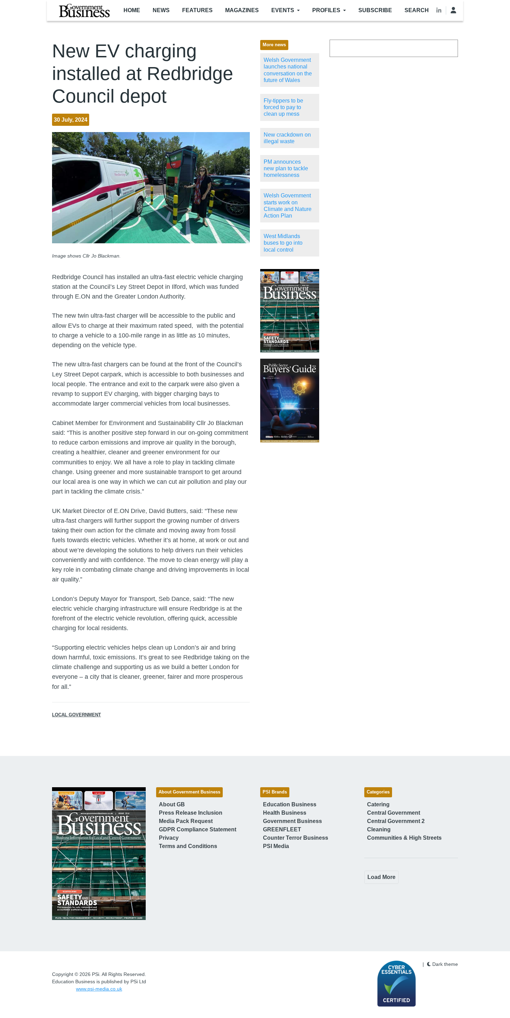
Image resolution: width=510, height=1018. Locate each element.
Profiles (326, 10)
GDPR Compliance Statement (197, 829)
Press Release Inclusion (190, 813)
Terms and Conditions (188, 846)
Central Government (393, 813)
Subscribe (375, 10)
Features (197, 10)
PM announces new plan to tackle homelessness (286, 168)
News (161, 10)
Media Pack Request (186, 821)
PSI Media (276, 846)
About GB (172, 804)
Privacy (169, 838)
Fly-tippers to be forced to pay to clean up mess (283, 107)
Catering (378, 804)
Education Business (289, 804)
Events (282, 10)
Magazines (242, 10)
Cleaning (379, 829)
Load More (381, 877)
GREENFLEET (282, 829)
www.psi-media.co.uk (99, 989)
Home (132, 10)
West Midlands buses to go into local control (283, 242)
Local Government (76, 714)
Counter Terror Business (295, 838)
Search (417, 10)
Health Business (284, 813)
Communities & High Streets (404, 838)
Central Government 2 (396, 821)
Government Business (292, 821)
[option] (289, 311)
